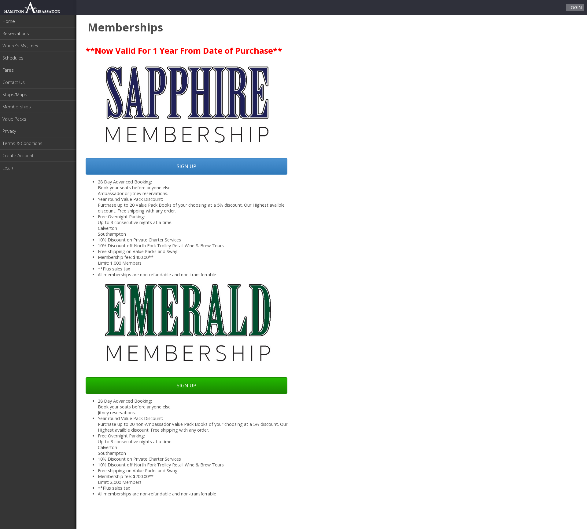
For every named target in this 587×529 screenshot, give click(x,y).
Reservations (15, 33)
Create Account (18, 155)
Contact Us (13, 82)
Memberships (16, 107)
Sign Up (186, 166)
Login (575, 7)
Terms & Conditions (22, 143)
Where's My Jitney (20, 46)
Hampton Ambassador (32, 7)
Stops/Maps (14, 94)
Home (8, 21)
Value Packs (14, 119)
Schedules (13, 58)
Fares (8, 70)
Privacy (9, 131)
